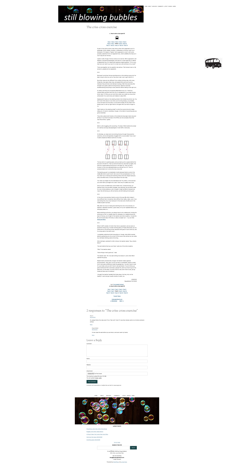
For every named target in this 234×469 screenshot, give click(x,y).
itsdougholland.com (117, 299)
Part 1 (109, 41)
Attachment (90, 371)
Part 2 (113, 41)
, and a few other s (97, 429)
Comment (89, 343)
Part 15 (126, 45)
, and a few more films (97, 434)
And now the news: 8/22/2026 (94, 437)
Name (88, 358)
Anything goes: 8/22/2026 (93, 439)
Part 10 (125, 43)
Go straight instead (118, 284)
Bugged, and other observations (95, 431)
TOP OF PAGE (117, 442)
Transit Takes (117, 296)
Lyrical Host (124, 462)
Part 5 (124, 41)
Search (133, 447)
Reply (91, 324)
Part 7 (112, 43)
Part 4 (120, 41)
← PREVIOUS (113, 301)
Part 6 (109, 43)
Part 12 (112, 45)
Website (89, 364)
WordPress (116, 462)
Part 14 (121, 45)
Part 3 (116, 41)
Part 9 (120, 43)
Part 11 (108, 45)
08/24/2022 (93, 317)
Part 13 (117, 45)
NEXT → (122, 301)
